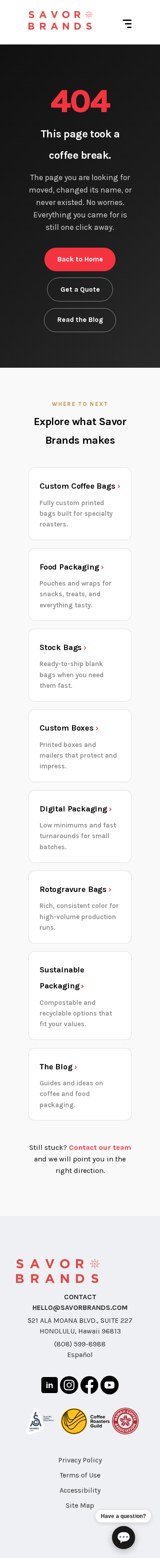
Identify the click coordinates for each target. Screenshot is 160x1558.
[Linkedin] (49, 1387)
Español (80, 1354)
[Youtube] (109, 1386)
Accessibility (80, 1490)
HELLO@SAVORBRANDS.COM (80, 1307)
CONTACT (80, 1297)
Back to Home (80, 259)
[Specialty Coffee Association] (40, 1422)
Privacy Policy (80, 1460)
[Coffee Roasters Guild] (85, 1423)
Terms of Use (80, 1475)
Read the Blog (80, 320)
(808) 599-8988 (80, 1344)
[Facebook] (89, 1386)
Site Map (80, 1505)
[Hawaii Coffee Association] (125, 1423)
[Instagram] (69, 1386)
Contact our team (100, 1147)
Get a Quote (80, 289)
